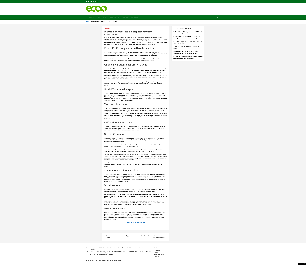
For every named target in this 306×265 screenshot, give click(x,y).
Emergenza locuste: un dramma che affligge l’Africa (117, 236)
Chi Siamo (157, 248)
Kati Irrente (115, 34)
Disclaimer (157, 256)
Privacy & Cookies (159, 254)
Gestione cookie (302, 263)
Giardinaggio (102, 17)
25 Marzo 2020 (107, 34)
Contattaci (110, 254)
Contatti (156, 252)
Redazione (157, 250)
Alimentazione (114, 17)
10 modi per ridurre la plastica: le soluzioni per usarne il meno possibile (153, 236)
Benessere (125, 17)
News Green (91, 17)
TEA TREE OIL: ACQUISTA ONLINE (136, 222)
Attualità (134, 17)
